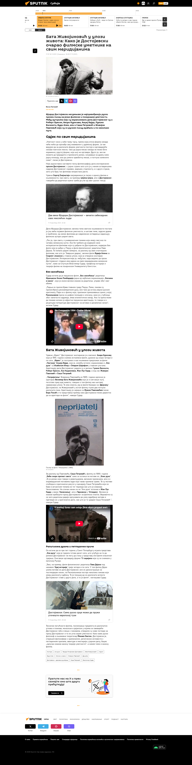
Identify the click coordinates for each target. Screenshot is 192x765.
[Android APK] (159, 747)
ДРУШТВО (85, 719)
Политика (63, 719)
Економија (75, 719)
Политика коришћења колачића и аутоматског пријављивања (102, 739)
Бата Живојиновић (91, 652)
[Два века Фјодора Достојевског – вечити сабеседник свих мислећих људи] (79, 198)
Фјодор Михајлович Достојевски (73, 652)
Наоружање (97, 719)
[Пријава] (148, 3)
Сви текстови (50, 109)
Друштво (85, 656)
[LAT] (166, 3)
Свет (55, 719)
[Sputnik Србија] (37, 6)
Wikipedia (50, 469)
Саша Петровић (75, 660)
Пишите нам (54, 739)
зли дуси (57, 652)
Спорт (106, 719)
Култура (49, 652)
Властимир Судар (88, 660)
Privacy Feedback (152, 739)
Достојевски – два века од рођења (57, 660)
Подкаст (115, 719)
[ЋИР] (161, 3)
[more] (109, 222)
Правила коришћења (40, 739)
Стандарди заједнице (69, 739)
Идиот (101, 652)
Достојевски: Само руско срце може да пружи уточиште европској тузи (74, 614)
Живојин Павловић (74, 656)
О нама (27, 739)
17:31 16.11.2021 (51, 54)
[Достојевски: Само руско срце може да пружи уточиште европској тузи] (79, 595)
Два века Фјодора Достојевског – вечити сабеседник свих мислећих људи (78, 217)
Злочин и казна (61, 656)
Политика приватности (135, 739)
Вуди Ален (50, 656)
